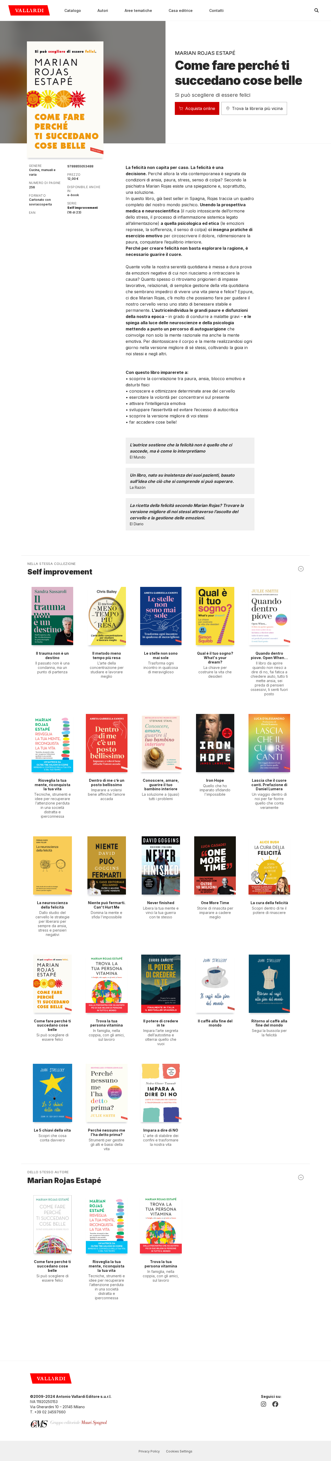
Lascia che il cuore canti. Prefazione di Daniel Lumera (269, 784)
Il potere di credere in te (160, 1023)
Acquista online (200, 108)
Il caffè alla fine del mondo (215, 1023)
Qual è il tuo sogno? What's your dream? (215, 657)
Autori (102, 10)
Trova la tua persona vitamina (106, 1023)
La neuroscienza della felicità (52, 905)
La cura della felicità (269, 903)
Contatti (216, 10)
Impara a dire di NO (160, 1130)
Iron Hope (215, 780)
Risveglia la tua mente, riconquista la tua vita (52, 784)
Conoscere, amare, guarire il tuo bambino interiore (161, 784)
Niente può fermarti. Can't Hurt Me (106, 905)
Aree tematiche (138, 10)
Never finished (160, 903)
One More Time (215, 903)
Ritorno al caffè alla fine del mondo (269, 1023)
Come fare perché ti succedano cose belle (52, 1025)
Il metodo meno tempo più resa (106, 655)
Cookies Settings (179, 1451)
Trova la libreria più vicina (257, 108)
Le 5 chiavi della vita (52, 1130)
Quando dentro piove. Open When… (269, 655)
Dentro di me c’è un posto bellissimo (106, 782)
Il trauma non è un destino (52, 655)
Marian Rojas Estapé (205, 53)
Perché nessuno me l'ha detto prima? (106, 1132)
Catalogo (72, 10)
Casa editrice (181, 10)
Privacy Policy (149, 1451)
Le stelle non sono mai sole (161, 655)
